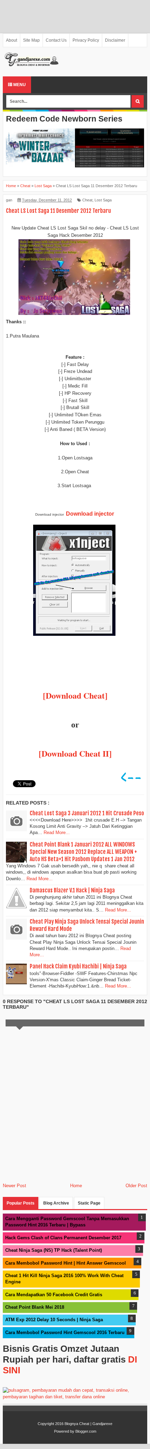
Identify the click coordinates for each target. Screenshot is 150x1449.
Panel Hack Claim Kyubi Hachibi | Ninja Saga (78, 966)
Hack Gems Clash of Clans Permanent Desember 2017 (63, 1237)
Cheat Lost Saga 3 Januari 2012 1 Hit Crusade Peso (87, 813)
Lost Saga (103, 200)
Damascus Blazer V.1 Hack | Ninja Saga (72, 890)
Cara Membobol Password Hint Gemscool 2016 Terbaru (65, 1332)
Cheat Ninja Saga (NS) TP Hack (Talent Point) (53, 1250)
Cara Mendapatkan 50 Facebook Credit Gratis (53, 1294)
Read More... (57, 832)
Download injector (90, 514)
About (11, 40)
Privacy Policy (86, 40)
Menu (19, 84)
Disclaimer (115, 40)
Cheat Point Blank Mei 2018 (34, 1307)
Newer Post (14, 1185)
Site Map (31, 40)
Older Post (136, 1185)
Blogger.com (85, 1431)
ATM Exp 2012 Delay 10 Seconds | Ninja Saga (54, 1319)
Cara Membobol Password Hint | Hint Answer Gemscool (65, 1263)
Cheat (87, 200)
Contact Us (56, 40)
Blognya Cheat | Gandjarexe (88, 1424)
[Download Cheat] (75, 695)
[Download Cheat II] (75, 753)
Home (76, 1185)
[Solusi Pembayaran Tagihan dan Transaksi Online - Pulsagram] (75, 1396)
